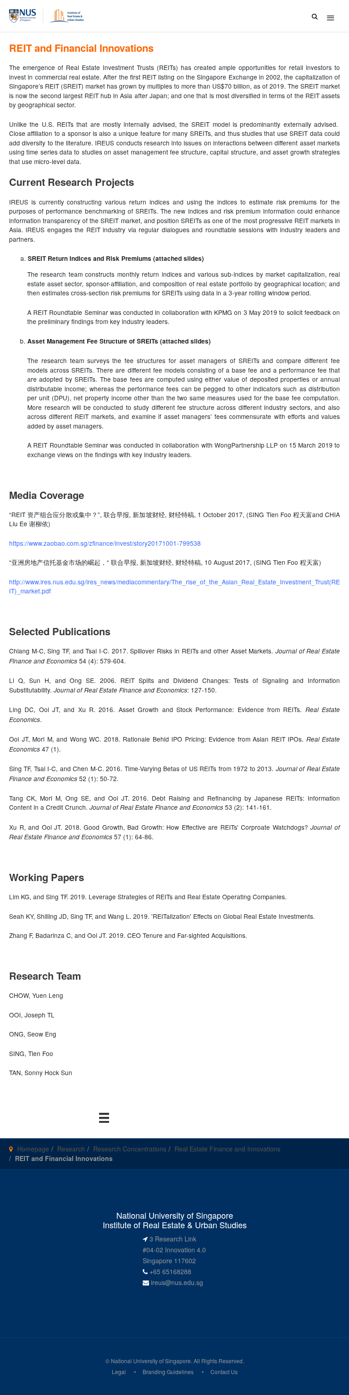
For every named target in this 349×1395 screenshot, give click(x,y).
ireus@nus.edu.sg (177, 1282)
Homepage (33, 1148)
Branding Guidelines (168, 1371)
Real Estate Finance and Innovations (227, 1148)
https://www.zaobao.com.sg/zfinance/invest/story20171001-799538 (105, 543)
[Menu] (104, 1117)
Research (71, 1148)
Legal (119, 1371)
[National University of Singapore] (22, 15)
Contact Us (224, 1371)
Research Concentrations (129, 1148)
